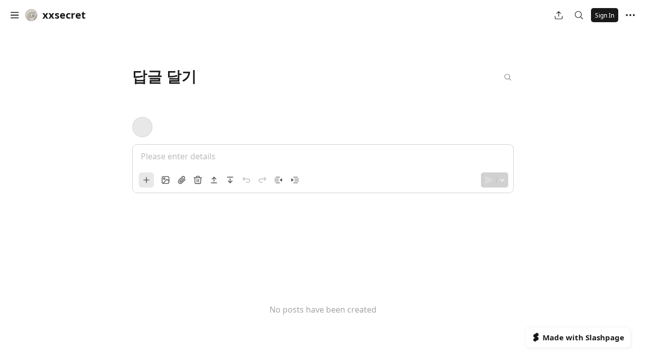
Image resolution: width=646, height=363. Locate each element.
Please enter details (178, 156)
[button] (14, 15)
